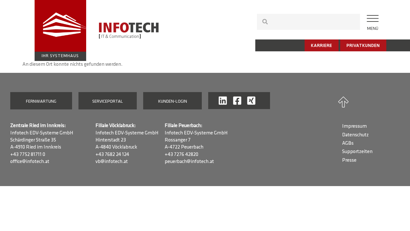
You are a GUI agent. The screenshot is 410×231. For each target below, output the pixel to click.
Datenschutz (355, 135)
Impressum (354, 126)
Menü (372, 28)
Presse (349, 160)
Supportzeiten (357, 151)
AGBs (348, 143)
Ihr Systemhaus (60, 56)
